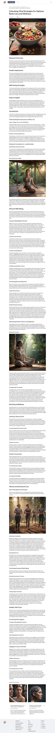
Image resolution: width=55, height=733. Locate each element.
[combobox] (33, 2)
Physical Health (23, 6)
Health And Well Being (16, 6)
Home (10, 6)
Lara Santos (12, 17)
